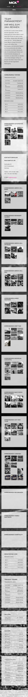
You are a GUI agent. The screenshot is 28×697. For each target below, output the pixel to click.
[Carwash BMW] (7, 479)
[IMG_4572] (7, 279)
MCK (14, 2)
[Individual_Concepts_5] (20, 367)
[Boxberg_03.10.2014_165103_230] (14, 367)
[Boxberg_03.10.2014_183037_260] (7, 339)
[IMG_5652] (20, 373)
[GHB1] (14, 196)
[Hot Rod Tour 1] (14, 428)
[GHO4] (14, 252)
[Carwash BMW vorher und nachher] (20, 479)
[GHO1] (14, 258)
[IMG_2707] (7, 145)
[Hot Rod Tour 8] (14, 435)
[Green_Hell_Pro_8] (14, 285)
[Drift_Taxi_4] (14, 339)
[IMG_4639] (7, 230)
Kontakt (17, 694)
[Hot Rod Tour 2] (20, 428)
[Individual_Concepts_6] (7, 373)
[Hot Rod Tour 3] (7, 428)
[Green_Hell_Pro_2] (20, 285)
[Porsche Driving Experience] (14, 467)
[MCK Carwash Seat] (7, 467)
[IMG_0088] (7, 333)
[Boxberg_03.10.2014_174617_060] (14, 401)
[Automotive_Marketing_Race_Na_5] (14, 138)
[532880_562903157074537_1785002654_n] (7, 313)
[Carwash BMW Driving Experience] (7, 473)
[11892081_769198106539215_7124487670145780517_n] (20, 138)
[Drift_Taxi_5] (7, 345)
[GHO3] (20, 252)
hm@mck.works (12, 177)
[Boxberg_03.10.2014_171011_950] (14, 333)
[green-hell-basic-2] (7, 203)
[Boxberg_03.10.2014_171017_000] (20, 333)
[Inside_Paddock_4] (20, 313)
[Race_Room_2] (20, 401)
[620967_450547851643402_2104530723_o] (14, 313)
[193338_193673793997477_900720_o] (20, 279)
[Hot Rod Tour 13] (7, 441)
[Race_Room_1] (7, 407)
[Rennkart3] (20, 224)
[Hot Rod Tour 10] (20, 435)
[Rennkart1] (7, 224)
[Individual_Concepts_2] (7, 367)
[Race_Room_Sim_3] (20, 407)
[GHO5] (7, 252)
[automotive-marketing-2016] (7, 132)
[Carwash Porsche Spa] (7, 461)
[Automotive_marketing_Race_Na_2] (7, 138)
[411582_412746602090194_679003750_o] (20, 307)
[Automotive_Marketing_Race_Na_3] (14, 132)
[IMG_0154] (7, 307)
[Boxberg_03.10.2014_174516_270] (7, 401)
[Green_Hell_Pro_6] (7, 285)
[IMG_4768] (7, 379)
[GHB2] (7, 196)
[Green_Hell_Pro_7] (14, 279)
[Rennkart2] (14, 224)
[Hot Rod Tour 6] (7, 435)
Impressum (11, 694)
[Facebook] (13, 6)
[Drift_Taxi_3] (20, 339)
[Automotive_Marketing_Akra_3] (20, 132)
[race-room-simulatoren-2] (14, 407)
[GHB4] (20, 196)
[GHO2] (7, 258)
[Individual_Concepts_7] (14, 373)
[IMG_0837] (14, 307)
